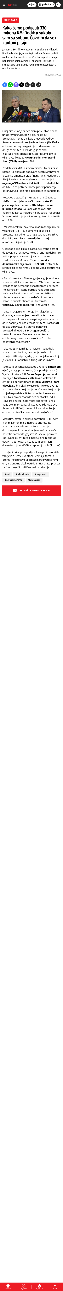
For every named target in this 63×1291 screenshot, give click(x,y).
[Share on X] (21, 84)
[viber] (16, 84)
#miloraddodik (22, 474)
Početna (8, 1289)
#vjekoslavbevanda (13, 480)
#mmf (7, 474)
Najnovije (24, 1289)
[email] (27, 84)
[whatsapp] (10, 84)
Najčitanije (39, 1289)
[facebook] (4, 84)
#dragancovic (41, 474)
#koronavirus (34, 480)
